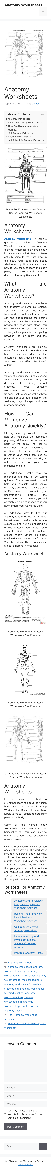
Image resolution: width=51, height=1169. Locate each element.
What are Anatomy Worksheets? (25, 122)
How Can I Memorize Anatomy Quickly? (24, 128)
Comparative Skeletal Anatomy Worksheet (26, 928)
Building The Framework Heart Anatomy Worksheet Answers (28, 917)
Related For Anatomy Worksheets (28, 140)
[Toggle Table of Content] (40, 114)
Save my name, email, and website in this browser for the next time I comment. (24, 1114)
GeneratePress (25, 1164)
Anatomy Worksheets (23, 5)
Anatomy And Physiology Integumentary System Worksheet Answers (28, 904)
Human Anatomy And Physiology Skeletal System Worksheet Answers (26, 942)
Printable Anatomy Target (28, 952)
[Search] (43, 1146)
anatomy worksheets (20, 966)
